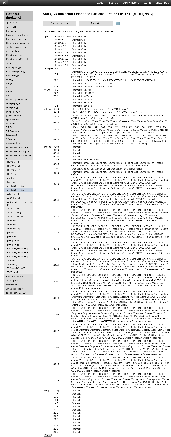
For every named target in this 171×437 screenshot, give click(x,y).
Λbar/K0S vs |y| (14, 212)
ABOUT (101, 3)
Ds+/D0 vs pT (13, 170)
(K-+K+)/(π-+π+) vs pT (17, 186)
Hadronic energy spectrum (18, 43)
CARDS (147, 3)
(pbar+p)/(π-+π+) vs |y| (18, 256)
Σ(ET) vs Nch (12, 131)
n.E (7, 87)
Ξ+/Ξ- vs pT (12, 272)
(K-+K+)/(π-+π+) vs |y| (17, 190)
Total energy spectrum (16, 47)
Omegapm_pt (12, 107)
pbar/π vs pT (13, 236)
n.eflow (9, 91)
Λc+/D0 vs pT (13, 198)
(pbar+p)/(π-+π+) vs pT (18, 252)
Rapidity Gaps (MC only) (17, 59)
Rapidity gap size (14, 55)
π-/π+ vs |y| (12, 264)
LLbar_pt (10, 79)
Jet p (9, 63)
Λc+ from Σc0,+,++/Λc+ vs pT (19, 203)
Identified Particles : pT (17, 151)
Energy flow (11, 31)
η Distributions (13, 51)
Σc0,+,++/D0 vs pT (16, 268)
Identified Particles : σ (16, 147)
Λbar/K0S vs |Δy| (15, 216)
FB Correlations (13, 276)
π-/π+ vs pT (12, 260)
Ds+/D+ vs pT (13, 174)
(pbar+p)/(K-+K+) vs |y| (18, 248)
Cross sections (13, 143)
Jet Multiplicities (13, 289)
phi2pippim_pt (13, 111)
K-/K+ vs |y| (12, 182)
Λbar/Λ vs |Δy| (14, 228)
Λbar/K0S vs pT (14, 208)
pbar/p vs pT (13, 240)
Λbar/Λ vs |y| (13, 224)
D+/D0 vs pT (13, 162)
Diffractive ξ (11, 135)
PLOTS (112, 3)
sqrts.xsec (11, 123)
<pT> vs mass (12, 119)
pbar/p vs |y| (13, 244)
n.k (7, 95)
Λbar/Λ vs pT (13, 220)
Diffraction (11, 285)
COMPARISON (130, 3)
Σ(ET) (9, 127)
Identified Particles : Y (16, 293)
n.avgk (9, 83)
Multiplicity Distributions (17, 99)
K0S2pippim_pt (13, 67)
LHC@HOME (162, 3)
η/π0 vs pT (12, 178)
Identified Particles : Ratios (18, 155)
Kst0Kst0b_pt (12, 75)
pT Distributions (13, 115)
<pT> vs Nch (12, 23)
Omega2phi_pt (13, 103)
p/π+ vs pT (12, 232)
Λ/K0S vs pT (13, 194)
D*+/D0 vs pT (13, 166)
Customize (96, 23)
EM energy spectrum (16, 39)
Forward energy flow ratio (18, 35)
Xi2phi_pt (10, 139)
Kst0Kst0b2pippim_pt (16, 71)
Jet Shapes (11, 280)
